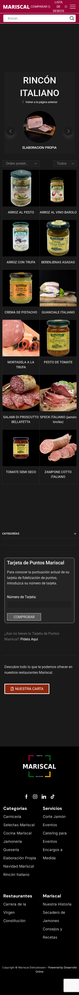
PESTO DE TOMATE (58, 362)
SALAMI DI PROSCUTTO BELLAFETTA (21, 419)
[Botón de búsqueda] (71, 18)
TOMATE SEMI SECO (21, 472)
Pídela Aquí (29, 639)
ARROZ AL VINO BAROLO (58, 212)
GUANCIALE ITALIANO (58, 312)
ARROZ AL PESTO (21, 212)
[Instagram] (35, 796)
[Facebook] (26, 796)
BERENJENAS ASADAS (58, 262)
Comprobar (24, 617)
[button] (10, 131)
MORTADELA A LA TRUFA (20, 364)
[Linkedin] (44, 796)
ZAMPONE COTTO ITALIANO (58, 474)
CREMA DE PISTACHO (21, 312)
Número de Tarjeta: (21, 597)
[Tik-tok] (52, 796)
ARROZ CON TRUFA (21, 262)
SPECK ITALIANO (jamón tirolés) (58, 419)
